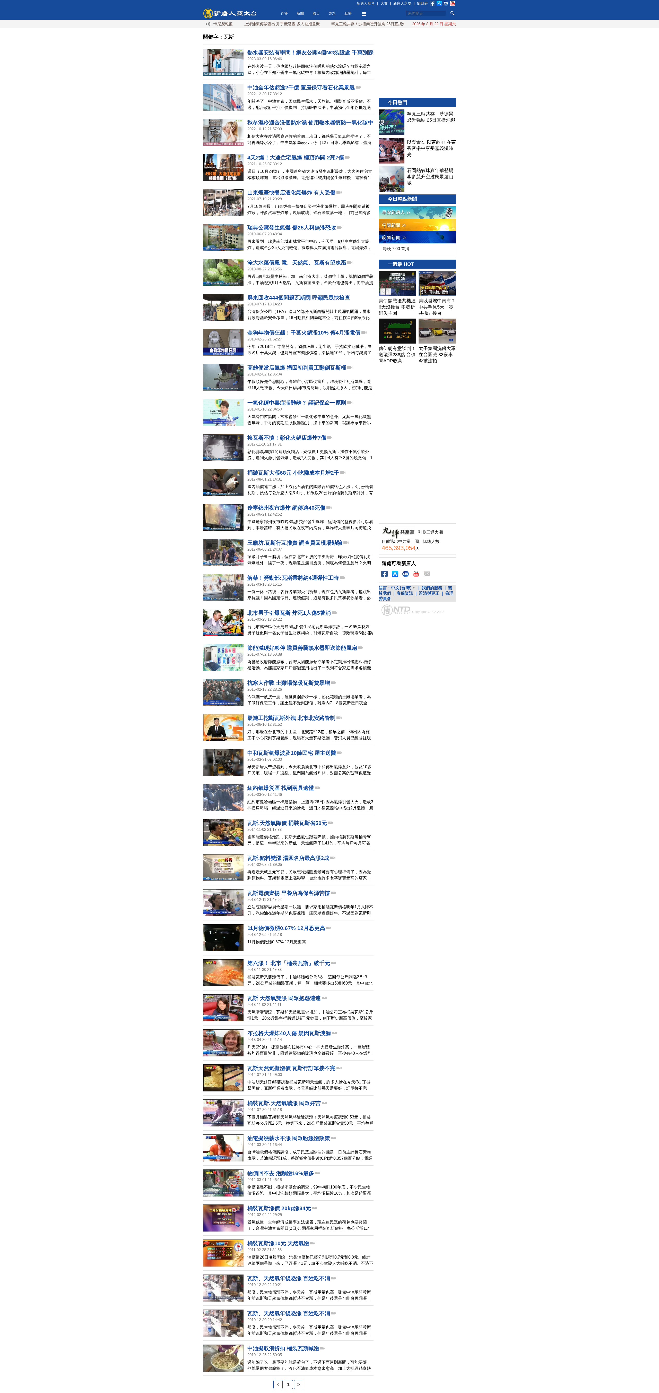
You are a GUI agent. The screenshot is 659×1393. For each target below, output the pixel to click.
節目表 (422, 3)
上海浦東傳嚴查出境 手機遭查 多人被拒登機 (240, 24)
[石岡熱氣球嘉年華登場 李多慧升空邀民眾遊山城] (391, 179)
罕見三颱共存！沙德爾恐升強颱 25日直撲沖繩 (328, 24)
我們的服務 (432, 588)
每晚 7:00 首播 (396, 248)
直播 (284, 13)
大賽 (384, 3)
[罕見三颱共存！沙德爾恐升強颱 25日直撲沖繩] (391, 122)
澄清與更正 (429, 593)
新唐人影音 (366, 3)
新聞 (300, 13)
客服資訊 (405, 593)
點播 (348, 13)
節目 (316, 13)
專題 (332, 13)
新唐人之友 (402, 3)
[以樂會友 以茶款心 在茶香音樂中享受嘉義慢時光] (391, 151)
